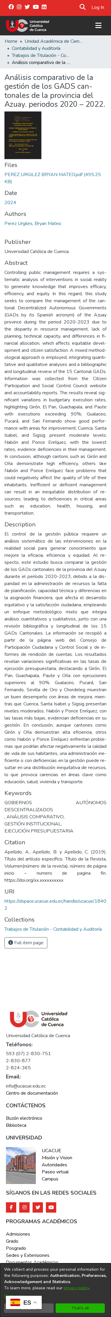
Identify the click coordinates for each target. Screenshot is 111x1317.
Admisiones (18, 1234)
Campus (50, 1179)
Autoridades (54, 1165)
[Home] (27, 25)
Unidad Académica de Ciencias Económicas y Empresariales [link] (54, 41)
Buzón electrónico (24, 1118)
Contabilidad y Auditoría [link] (36, 48)
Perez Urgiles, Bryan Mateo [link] (32, 223)
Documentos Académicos (32, 1262)
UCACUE (51, 1150)
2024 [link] (10, 202)
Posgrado (16, 1248)
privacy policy (76, 1288)
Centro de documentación (32, 1093)
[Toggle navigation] (98, 25)
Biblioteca (16, 1125)
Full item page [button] (28, 943)
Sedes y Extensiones (27, 1255)
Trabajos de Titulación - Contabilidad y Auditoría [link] (41, 55)
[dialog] (55, 1290)
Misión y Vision (57, 1158)
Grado (12, 1241)
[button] (82, 7)
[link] (53, 929)
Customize (13, 1296)
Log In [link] (98, 7)
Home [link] (11, 41)
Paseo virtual (55, 1172)
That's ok (80, 1308)
